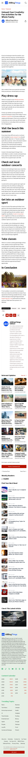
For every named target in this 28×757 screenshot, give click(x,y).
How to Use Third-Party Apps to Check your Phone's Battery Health (17, 601)
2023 (20, 682)
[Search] (25, 2)
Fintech (17, 730)
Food (16, 727)
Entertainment (5, 718)
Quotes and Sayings (7, 730)
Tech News (4, 707)
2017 (20, 690)
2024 (7, 682)
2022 (7, 684)
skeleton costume (7, 116)
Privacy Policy (15, 743)
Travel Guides (5, 716)
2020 (7, 687)
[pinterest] (23, 669)
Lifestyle (17, 707)
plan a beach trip (15, 137)
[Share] (24, 21)
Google (17, 721)
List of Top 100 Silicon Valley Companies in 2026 (20, 405)
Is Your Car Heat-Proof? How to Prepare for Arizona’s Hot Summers (20, 421)
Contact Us (17, 739)
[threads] (19, 669)
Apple (3, 721)
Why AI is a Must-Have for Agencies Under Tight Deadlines (7, 455)
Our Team (23, 739)
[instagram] (16, 669)
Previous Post (6, 471)
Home (3, 9)
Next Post (22, 471)
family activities (19, 99)
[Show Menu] (2, 2)
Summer (24, 308)
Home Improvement (7, 710)
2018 (7, 690)
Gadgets (17, 713)
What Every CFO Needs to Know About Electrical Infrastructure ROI (7, 421)
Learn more (13, 748)
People (3, 724)
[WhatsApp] (14, 315)
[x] (9, 669)
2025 (20, 679)
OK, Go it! (14, 752)
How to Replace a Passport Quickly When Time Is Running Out (7, 405)
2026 (7, 679)
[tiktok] (6, 669)
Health (17, 710)
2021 (20, 684)
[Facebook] (7, 315)
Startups (17, 724)
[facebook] (2, 669)
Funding (17, 716)
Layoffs (3, 727)
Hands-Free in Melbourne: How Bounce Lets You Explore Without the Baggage (7, 388)
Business (17, 704)
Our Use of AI (12, 741)
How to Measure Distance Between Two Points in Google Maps (17, 507)
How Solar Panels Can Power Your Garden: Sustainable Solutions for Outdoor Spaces (20, 438)
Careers (6, 741)
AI (2, 713)
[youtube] (12, 669)
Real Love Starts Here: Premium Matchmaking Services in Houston (20, 388)
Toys (3, 310)
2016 (7, 693)
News (3, 704)
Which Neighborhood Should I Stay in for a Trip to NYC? (7, 438)
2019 (20, 687)
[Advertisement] (14, 39)
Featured (8, 9)
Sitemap (23, 743)
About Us (4, 739)
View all (23, 375)
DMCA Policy (21, 741)
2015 (20, 693)
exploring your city (7, 298)
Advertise (10, 739)
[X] (10, 315)
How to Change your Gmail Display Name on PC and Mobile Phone (17, 531)
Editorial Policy (6, 743)
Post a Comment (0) (14, 466)
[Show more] (18, 315)
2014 (7, 696)
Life (19, 308)
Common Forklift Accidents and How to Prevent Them (20, 455)
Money (17, 718)
